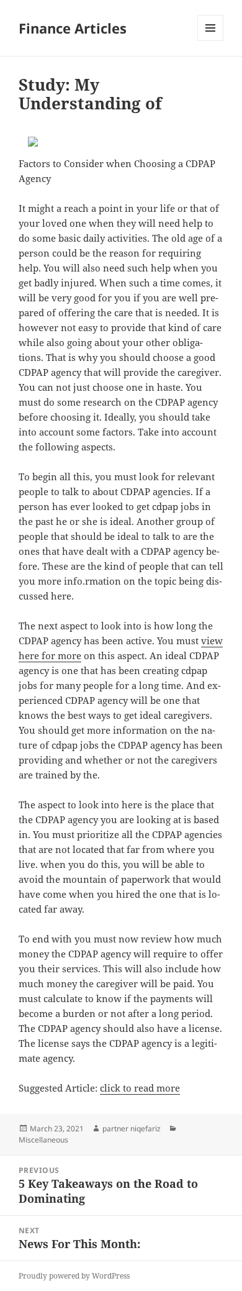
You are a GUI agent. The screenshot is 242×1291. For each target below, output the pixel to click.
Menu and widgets (210, 40)
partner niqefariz (131, 1128)
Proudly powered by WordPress (74, 1275)
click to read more (140, 1088)
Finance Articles (73, 28)
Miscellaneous (43, 1139)
